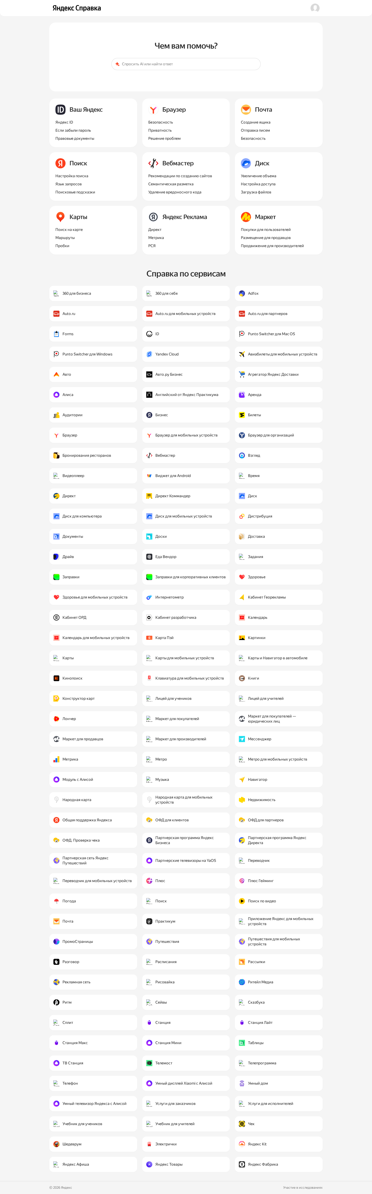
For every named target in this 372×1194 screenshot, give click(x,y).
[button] (315, 8)
